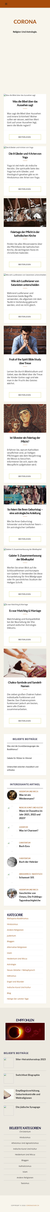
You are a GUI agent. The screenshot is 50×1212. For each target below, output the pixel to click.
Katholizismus (25, 1166)
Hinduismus (12, 924)
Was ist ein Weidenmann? (26, 797)
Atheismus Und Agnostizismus (25, 1143)
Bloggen (10, 941)
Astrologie (11, 964)
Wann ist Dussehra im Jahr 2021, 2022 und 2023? (30, 815)
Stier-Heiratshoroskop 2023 (31, 1059)
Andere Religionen (15, 930)
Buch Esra (24, 846)
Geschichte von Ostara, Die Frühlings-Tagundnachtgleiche (31, 897)
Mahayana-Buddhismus (17, 918)
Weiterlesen (24, 137)
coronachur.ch (32, 1205)
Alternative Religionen (17, 947)
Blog (9, 993)
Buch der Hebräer (28, 862)
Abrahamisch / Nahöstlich (30, 874)
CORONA (25, 22)
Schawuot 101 (26, 877)
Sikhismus (11, 976)
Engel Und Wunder (15, 981)
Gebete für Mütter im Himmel (19, 758)
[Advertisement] (25, 67)
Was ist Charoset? (28, 830)
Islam (9, 953)
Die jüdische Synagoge (28, 1107)
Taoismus (25, 1183)
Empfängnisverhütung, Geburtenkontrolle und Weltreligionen (28, 1094)
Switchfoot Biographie (28, 1075)
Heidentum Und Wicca (28, 791)
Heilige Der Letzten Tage (18, 998)
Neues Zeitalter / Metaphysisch (21, 970)
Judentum (23, 827)
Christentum (24, 843)
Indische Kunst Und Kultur (31, 807)
